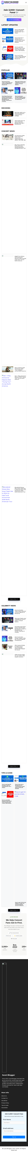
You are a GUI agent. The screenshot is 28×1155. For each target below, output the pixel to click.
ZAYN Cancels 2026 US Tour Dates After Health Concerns (20, 655)
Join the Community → (14, 19)
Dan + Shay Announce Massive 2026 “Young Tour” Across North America (20, 377)
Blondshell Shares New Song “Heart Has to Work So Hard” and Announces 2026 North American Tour (20, 489)
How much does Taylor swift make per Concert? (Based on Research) (20, 57)
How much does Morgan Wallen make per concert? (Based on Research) (20, 98)
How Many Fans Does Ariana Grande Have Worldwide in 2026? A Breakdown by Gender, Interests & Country (7, 99)
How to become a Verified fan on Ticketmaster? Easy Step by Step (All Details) (20, 40)
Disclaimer (4, 1100)
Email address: (8, 1128)
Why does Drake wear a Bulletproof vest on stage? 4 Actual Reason (20, 83)
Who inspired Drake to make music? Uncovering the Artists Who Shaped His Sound (20, 647)
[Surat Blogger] (10, 2)
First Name (7, 1119)
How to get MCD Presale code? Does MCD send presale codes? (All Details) (20, 48)
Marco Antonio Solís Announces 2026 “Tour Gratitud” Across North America (20, 369)
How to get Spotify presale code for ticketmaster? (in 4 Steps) (19, 31)
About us (4, 1096)
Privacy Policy (5, 1103)
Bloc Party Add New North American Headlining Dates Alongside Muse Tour (20, 146)
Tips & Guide (4, 1105)
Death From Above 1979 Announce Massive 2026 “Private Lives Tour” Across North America (20, 258)
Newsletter (4, 1107)
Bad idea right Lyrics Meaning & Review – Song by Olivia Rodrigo (20, 114)
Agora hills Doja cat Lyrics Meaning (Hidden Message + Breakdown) (20, 122)
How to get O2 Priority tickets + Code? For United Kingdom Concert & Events (20, 904)
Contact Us (4, 1098)
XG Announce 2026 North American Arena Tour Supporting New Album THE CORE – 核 (20, 138)
